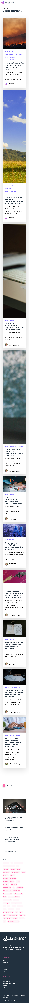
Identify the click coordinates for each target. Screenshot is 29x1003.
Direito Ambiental (9, 54)
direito (12, 875)
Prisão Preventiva (8, 912)
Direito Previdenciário (11, 191)
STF (16, 912)
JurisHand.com (17, 945)
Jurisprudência (7, 900)
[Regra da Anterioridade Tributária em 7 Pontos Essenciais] (14, 499)
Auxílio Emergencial (8, 866)
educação (5, 884)
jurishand (11, 83)
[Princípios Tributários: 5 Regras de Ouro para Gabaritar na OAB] (14, 286)
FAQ (4, 988)
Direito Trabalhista (10, 57)
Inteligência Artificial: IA (11, 585)
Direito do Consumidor (9, 878)
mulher (20, 906)
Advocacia (6, 863)
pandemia (11, 909)
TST (4, 921)
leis (9, 906)
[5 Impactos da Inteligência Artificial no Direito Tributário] (14, 546)
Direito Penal (18, 54)
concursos (6, 872)
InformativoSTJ (18, 893)
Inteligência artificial (14, 896)
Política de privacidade (9, 983)
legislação (6, 903)
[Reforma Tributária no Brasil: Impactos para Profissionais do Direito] (14, 692)
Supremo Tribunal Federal (10, 918)
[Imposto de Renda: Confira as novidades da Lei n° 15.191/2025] (14, 412)
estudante (14, 884)
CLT (18, 866)
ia (13, 887)
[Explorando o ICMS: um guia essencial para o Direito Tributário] (14, 643)
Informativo (20, 887)
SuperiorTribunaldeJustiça (10, 915)
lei (4, 906)
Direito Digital (8, 188)
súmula (22, 918)
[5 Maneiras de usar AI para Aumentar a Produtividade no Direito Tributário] (14, 594)
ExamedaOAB (7, 887)
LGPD (13, 906)
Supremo (22, 915)
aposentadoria (19, 863)
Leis (16, 446)
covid (23, 872)
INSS (4, 896)
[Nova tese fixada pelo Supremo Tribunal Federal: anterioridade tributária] (14, 742)
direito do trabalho (8, 881)
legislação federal (16, 903)
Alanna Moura (12, 344)
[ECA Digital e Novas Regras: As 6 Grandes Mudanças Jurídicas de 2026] (14, 156)
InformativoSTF (7, 893)
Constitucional (15, 872)
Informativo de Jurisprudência (11, 890)
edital (18, 881)
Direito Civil (13, 186)
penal (17, 909)
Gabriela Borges (13, 763)
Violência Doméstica (13, 921)
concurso (5, 869)
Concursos (5, 962)
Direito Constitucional (11, 51)
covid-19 (5, 875)
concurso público (16, 869)
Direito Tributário (9, 60)
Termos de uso (7, 981)
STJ (21, 912)
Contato (5, 985)
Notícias (7, 186)
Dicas (4, 965)
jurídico (16, 900)
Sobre (4, 979)
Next (11, 785)
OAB (4, 909)
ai (11, 863)
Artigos (4, 960)
